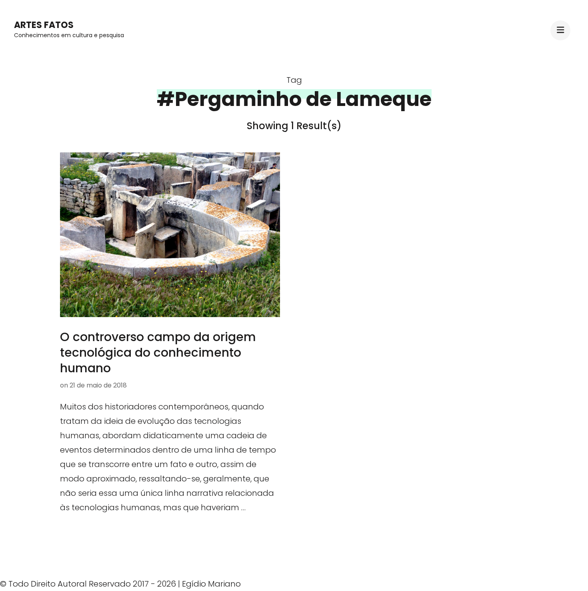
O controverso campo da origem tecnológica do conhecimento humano (158, 352)
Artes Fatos (44, 25)
